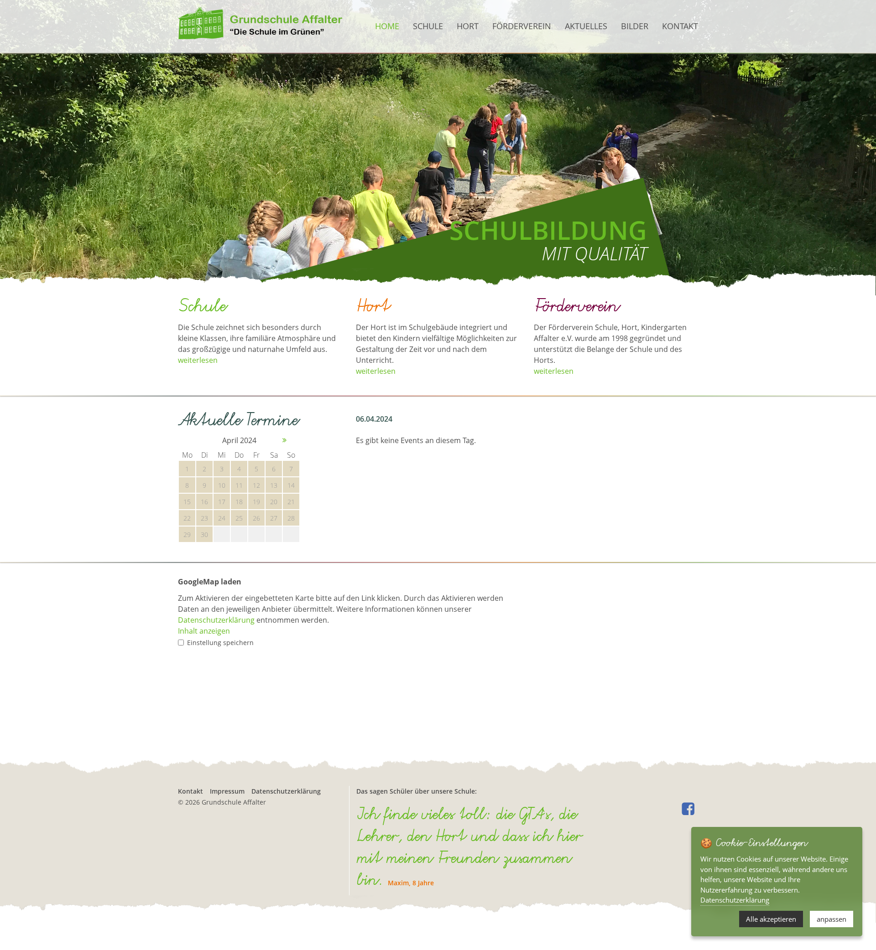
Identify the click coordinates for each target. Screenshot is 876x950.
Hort (468, 26)
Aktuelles (586, 26)
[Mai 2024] (285, 440)
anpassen (831, 919)
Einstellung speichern (220, 642)
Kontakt (680, 26)
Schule (428, 26)
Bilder (634, 26)
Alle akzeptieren (771, 919)
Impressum (227, 791)
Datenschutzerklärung (216, 620)
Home (387, 26)
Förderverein (521, 26)
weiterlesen (198, 360)
